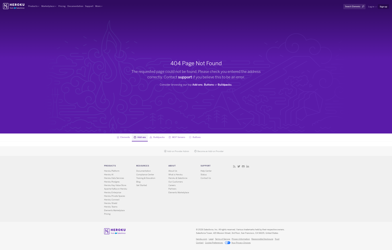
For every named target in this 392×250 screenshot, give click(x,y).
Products (33, 6)
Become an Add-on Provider (210, 151)
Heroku (14, 6)
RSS (234, 166)
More (98, 6)
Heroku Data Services (114, 178)
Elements (125, 137)
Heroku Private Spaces (114, 196)
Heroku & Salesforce (177, 178)
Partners (172, 189)
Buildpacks (225, 84)
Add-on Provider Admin (178, 151)
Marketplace (48, 6)
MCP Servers (178, 137)
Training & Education (145, 178)
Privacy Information (241, 239)
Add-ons (197, 84)
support (185, 77)
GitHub (243, 166)
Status (204, 174)
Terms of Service (222, 239)
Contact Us (206, 178)
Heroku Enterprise (112, 192)
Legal (211, 239)
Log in (371, 6)
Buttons (209, 84)
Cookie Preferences (214, 243)
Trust (277, 239)
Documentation (75, 6)
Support (89, 6)
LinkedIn (247, 166)
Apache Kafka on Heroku (115, 189)
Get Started (141, 185)
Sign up (383, 6)
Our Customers (175, 182)
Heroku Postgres (112, 182)
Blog (138, 182)
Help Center (206, 171)
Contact (200, 243)
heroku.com (201, 239)
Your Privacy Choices (241, 243)
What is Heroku (175, 174)
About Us (172, 171)
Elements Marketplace (114, 210)
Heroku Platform (111, 171)
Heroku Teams (110, 207)
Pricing (62, 6)
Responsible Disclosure (262, 239)
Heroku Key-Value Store (115, 185)
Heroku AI (108, 174)
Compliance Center (145, 174)
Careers (172, 185)
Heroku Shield (110, 203)
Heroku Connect (111, 200)
